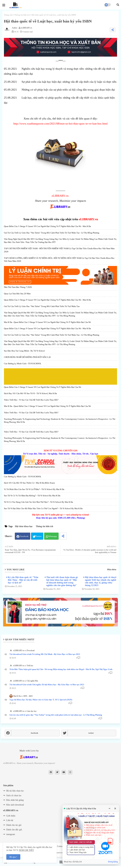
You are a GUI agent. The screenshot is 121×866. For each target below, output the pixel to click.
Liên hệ (9, 820)
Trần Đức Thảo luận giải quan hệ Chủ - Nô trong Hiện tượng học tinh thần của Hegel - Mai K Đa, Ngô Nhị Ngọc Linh (60, 669)
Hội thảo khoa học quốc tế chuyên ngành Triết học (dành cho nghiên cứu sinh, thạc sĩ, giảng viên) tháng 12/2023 (101, 581)
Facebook (24, 536)
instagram (10, 834)
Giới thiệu (10, 816)
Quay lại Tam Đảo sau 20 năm (17, 293)
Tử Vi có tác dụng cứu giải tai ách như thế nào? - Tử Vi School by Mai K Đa (38, 502)
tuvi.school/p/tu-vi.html (77, 515)
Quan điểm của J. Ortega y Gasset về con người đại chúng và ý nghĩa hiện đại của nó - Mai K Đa (47, 226)
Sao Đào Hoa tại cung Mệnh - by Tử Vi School (24, 351)
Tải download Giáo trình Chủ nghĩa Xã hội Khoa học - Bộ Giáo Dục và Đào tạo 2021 (46, 684)
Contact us (61, 846)
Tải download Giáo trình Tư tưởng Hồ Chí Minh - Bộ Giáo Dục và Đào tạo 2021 (44, 654)
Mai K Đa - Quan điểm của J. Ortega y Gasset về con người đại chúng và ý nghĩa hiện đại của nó (47, 322)
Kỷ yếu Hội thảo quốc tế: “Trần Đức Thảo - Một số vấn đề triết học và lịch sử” (23, 580)
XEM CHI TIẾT (26, 850)
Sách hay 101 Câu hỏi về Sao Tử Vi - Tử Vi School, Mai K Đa (30, 393)
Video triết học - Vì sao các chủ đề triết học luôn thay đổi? (31, 400)
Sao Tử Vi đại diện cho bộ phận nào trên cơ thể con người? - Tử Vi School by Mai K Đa (43, 508)
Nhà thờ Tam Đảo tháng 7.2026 (18, 287)
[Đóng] (115, 808)
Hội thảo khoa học (24, 526)
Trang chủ (8, 15)
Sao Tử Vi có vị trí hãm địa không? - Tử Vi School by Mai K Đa (32, 495)
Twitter (39, 536)
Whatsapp (52, 536)
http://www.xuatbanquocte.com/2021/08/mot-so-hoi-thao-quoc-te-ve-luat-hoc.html (60, 123)
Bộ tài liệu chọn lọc (15, 791)
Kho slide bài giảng (15, 800)
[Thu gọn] (109, 808)
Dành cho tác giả (13, 825)
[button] (118, 5)
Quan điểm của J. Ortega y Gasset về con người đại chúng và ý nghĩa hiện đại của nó (42, 387)
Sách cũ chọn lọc (13, 795)
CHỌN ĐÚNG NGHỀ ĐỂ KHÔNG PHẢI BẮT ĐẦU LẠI (27, 357)
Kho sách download (15, 805)
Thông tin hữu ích (22, 15)
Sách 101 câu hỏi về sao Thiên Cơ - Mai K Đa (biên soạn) (29, 483)
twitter (91, 733)
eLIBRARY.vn (60, 195)
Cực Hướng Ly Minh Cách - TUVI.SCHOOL (22, 363)
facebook (34, 733)
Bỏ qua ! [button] (13, 857)
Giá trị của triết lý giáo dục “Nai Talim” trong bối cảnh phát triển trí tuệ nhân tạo (42, 306)
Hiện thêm (111, 569)
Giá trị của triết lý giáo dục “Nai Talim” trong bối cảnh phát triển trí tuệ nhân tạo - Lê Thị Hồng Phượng (51, 233)
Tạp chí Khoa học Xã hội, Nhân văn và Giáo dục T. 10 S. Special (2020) (40, 699)
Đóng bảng (113, 861)
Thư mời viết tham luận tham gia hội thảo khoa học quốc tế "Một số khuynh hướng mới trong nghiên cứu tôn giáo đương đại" (62, 581)
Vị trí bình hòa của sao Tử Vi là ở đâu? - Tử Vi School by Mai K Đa (34, 489)
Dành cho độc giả (14, 829)
